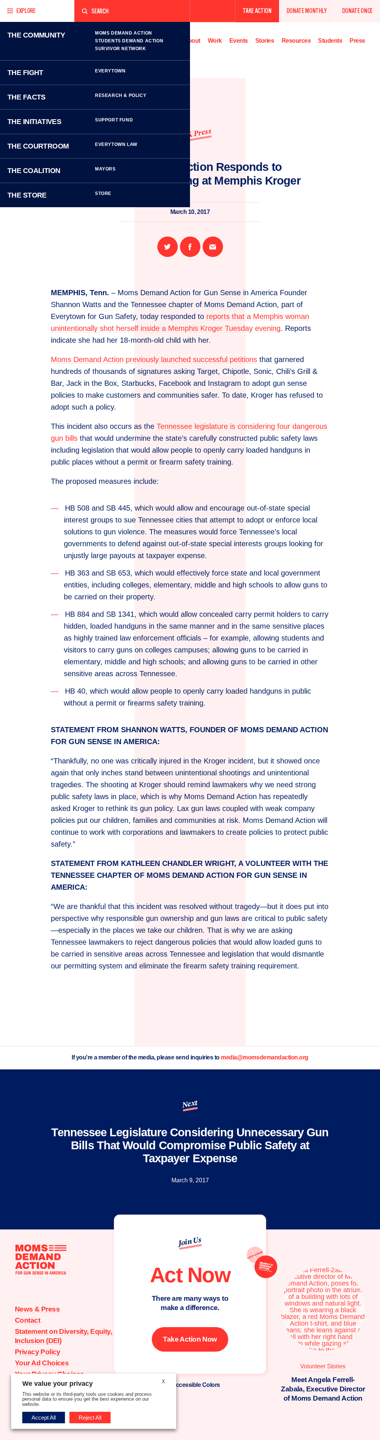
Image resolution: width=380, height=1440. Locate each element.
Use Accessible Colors (190, 1385)
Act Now (190, 1275)
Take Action (257, 10)
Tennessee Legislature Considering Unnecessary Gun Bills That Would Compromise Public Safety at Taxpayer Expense (189, 1145)
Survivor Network (120, 48)
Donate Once (357, 10)
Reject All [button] (90, 1417)
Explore (26, 10)
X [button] (163, 1381)
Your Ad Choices (42, 1363)
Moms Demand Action (123, 33)
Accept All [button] (44, 1417)
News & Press (37, 1309)
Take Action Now (190, 1339)
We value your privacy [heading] (57, 1383)
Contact (27, 1320)
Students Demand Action (129, 40)
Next (189, 1104)
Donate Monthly (306, 10)
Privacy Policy (37, 1352)
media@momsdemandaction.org (264, 1057)
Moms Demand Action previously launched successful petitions (154, 359)
